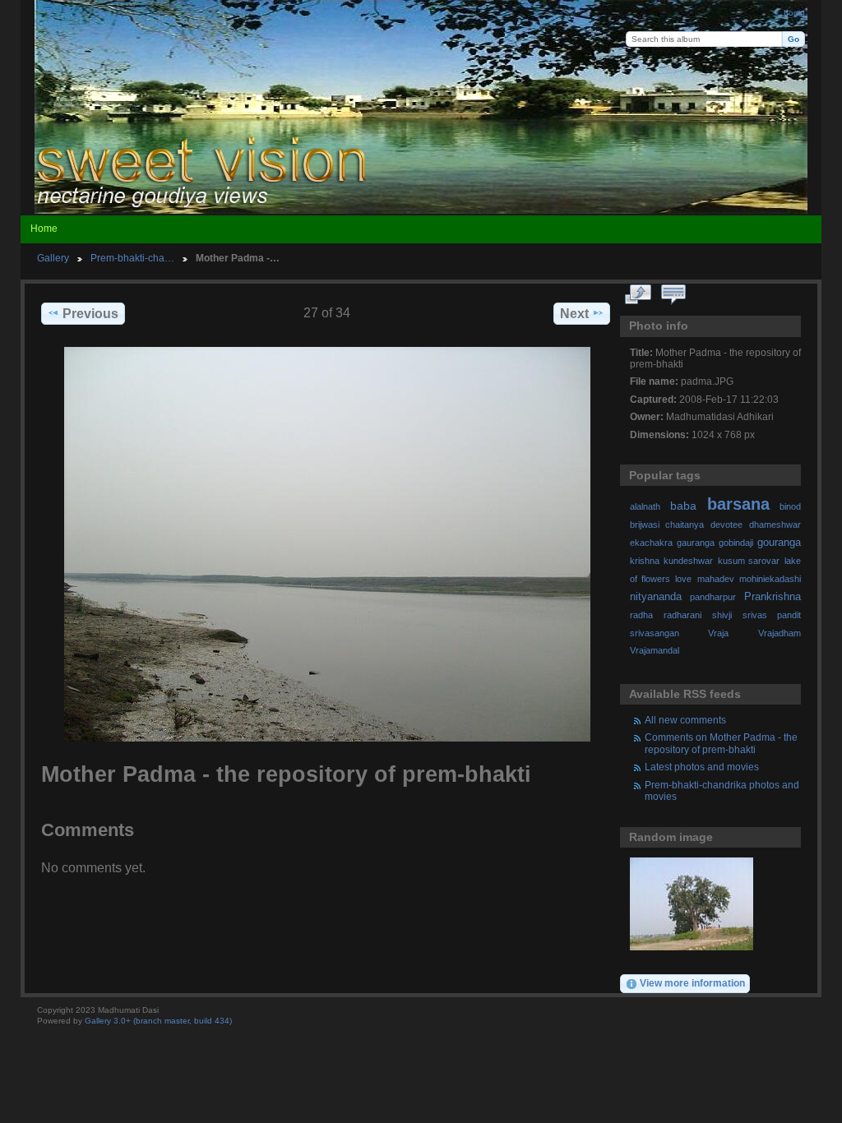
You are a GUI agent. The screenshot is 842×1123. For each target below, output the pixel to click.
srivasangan (654, 633)
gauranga (696, 543)
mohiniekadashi (770, 579)
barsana (738, 504)
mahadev (715, 579)
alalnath (645, 506)
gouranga (779, 542)
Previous (90, 314)
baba (683, 505)
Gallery (53, 257)
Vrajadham (779, 633)
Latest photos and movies (702, 766)
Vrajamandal (654, 650)
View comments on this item (674, 295)
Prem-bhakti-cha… (132, 257)
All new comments (685, 719)
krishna (644, 561)
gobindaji (736, 543)
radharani (682, 615)
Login (794, 12)
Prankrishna (772, 597)
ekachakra (651, 543)
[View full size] (327, 544)
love (683, 579)
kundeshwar (688, 561)
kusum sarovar (749, 561)
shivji (722, 615)
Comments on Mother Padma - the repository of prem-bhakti (721, 743)
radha (641, 615)
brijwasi (644, 524)
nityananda (656, 597)
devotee (726, 524)
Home (44, 228)
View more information (692, 982)
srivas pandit (772, 615)
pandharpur (713, 597)
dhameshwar (775, 524)
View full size (638, 295)
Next (574, 314)
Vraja (718, 633)
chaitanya (684, 524)
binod (790, 506)
